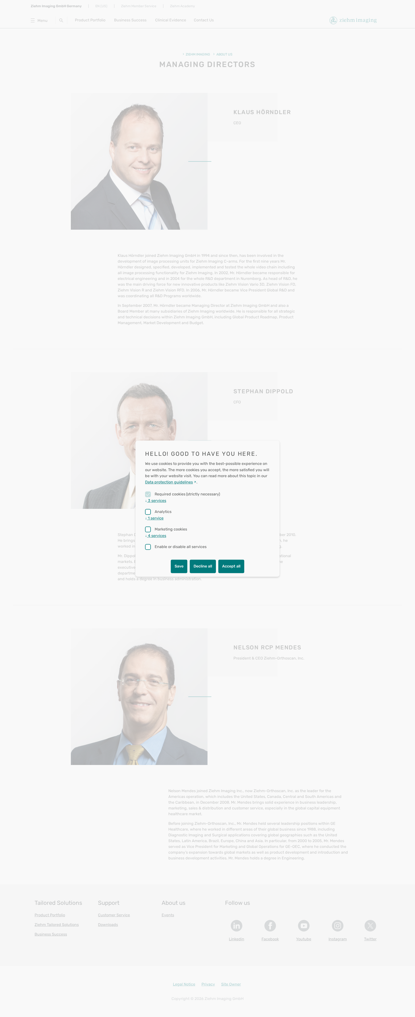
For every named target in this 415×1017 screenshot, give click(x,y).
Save (179, 566)
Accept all (231, 566)
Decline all (203, 566)
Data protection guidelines (169, 482)
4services (155, 535)
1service (154, 518)
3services (155, 500)
